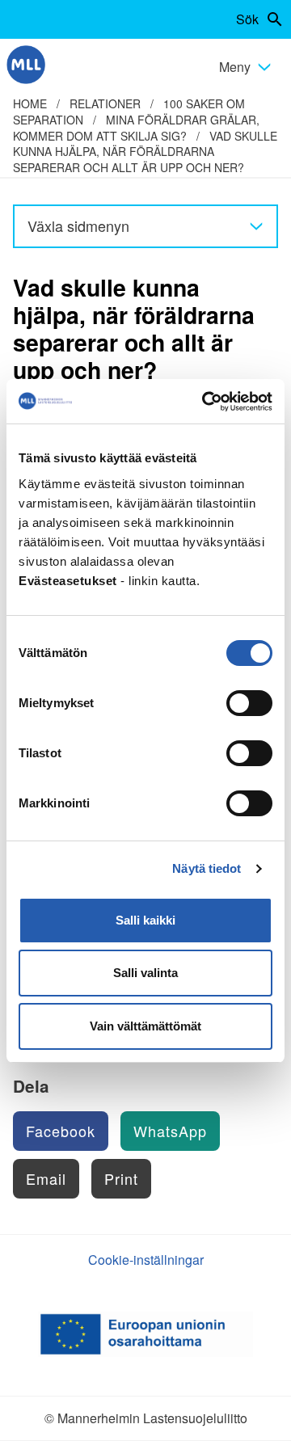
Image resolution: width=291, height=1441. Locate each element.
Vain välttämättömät (145, 1026)
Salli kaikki (145, 920)
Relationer (105, 103)
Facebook (60, 1130)
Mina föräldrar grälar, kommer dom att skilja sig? (136, 128)
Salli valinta (145, 973)
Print (121, 1178)
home (30, 103)
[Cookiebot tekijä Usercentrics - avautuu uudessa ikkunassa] (205, 401)
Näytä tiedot (206, 868)
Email (46, 1178)
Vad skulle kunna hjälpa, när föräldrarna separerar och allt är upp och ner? (145, 151)
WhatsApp (170, 1130)
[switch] (249, 703)
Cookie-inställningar (146, 1259)
